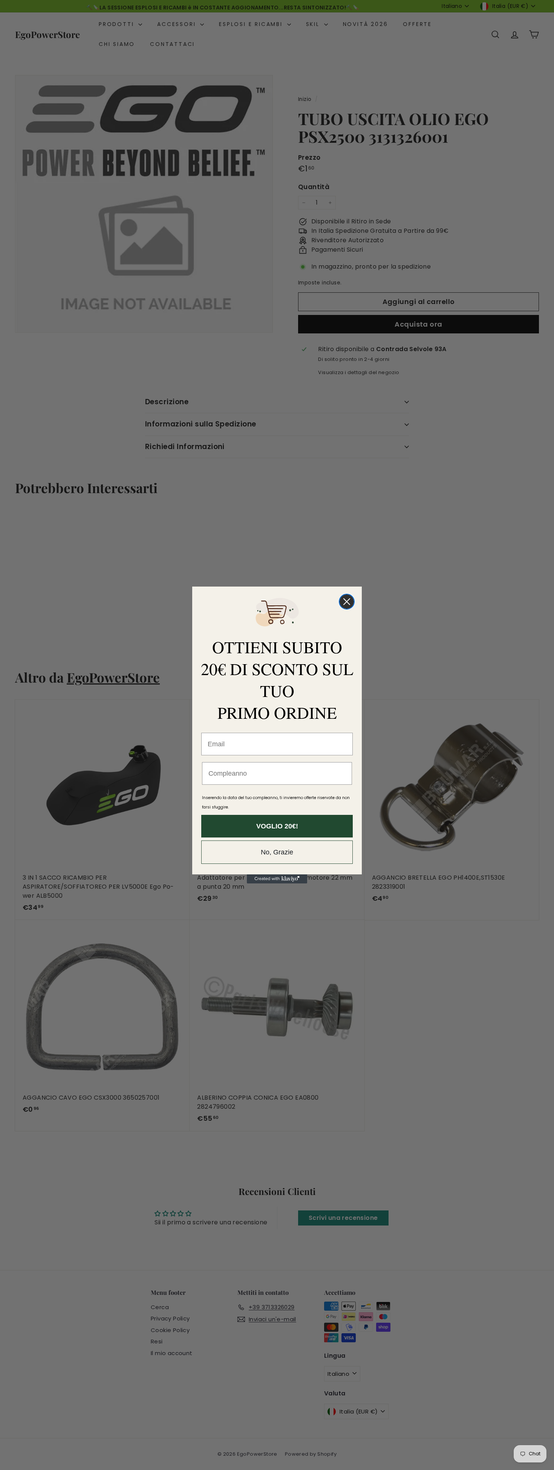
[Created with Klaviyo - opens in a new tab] (277, 878)
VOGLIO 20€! (277, 826)
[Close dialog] (346, 601)
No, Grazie (277, 852)
